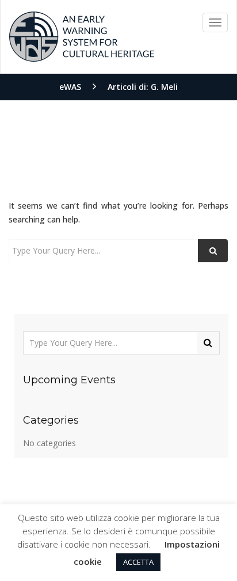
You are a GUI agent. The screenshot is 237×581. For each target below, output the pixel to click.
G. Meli (164, 86)
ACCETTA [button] (138, 562)
